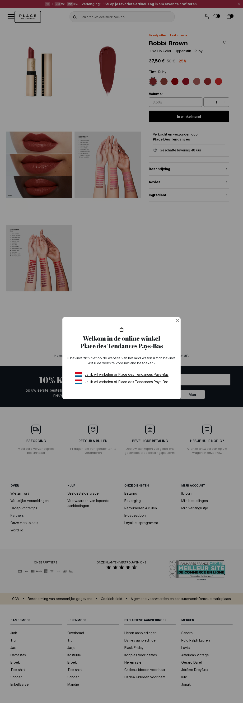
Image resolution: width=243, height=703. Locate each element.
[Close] (177, 320)
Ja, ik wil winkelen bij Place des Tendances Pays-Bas (126, 374)
